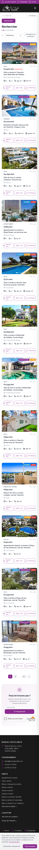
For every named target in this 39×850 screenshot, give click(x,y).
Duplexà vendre (7, 794)
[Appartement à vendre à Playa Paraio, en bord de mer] (19, 225)
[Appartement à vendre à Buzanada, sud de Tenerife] (19, 645)
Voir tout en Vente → (9, 806)
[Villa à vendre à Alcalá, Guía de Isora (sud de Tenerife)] (19, 277)
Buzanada (9, 655)
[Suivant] (34, 53)
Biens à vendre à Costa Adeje (12, 800)
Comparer (18, 830)
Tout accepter (30, 846)
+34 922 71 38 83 (10, 764)
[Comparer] (34, 61)
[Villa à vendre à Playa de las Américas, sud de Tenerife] (19, 593)
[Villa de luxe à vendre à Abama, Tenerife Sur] (19, 172)
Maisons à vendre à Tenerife (11, 797)
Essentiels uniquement (12, 846)
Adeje (7, 498)
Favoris (6, 830)
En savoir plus (14, 842)
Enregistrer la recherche (31, 35)
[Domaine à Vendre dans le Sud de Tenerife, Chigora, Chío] (19, 120)
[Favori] (30, 61)
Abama (8, 182)
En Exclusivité (23, 44)
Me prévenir (20, 711)
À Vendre (14, 44)
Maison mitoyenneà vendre (11, 784)
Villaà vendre (6, 781)
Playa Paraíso (10, 235)
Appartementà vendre (9, 778)
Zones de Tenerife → (9, 821)
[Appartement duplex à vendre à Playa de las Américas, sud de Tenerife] (19, 540)
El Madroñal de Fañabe (13, 77)
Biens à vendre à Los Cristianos (13, 803)
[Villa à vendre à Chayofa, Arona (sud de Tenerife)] (19, 435)
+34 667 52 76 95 (10, 767)
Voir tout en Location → (10, 817)
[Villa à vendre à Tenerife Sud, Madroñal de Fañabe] (19, 67)
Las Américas (10, 550)
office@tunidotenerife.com (14, 761)
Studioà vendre (7, 787)
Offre (33, 202)
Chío (7, 130)
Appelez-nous (8, 87)
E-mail (20, 87)
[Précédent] (4, 53)
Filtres (33, 16)
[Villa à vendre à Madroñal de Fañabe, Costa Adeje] (19, 330)
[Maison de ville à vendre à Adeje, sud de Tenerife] (19, 488)
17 (24, 676)
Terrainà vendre (7, 790)
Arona (7, 445)
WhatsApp (31, 87)
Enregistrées (31, 830)
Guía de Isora (10, 287)
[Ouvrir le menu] (35, 8)
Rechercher (8, 21)
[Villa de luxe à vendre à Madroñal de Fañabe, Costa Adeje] (19, 382)
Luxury (33, 44)
